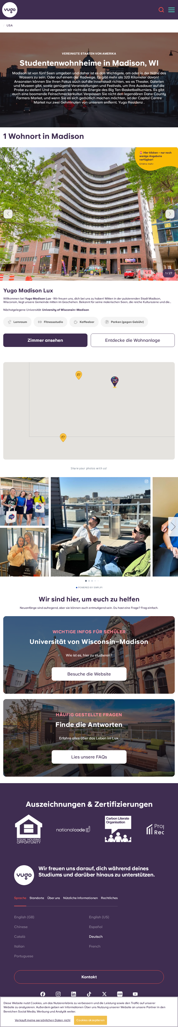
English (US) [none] (99, 917)
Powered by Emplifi (90, 587)
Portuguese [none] (23, 956)
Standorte (37, 898)
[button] (114, 382)
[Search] (161, 9)
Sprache (20, 898)
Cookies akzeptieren (90, 1020)
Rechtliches (109, 898)
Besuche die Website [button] (89, 674)
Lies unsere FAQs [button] (89, 757)
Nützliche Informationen (80, 898)
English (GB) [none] (24, 917)
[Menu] (171, 9)
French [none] (95, 946)
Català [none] (19, 937)
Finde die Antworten (89, 724)
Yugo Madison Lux (28, 290)
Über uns (53, 898)
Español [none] (95, 927)
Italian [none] (19, 946)
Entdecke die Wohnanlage (132, 340)
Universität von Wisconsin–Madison (89, 641)
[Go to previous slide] (8, 214)
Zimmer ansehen (45, 340)
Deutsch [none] (96, 937)
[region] (89, 1012)
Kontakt (89, 977)
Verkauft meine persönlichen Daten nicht (42, 1020)
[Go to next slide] (170, 214)
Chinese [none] (21, 927)
